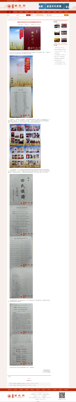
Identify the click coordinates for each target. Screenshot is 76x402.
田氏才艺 (60, 389)
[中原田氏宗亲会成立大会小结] (66, 34)
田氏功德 (55, 389)
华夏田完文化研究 (57, 43)
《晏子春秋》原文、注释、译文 (59, 47)
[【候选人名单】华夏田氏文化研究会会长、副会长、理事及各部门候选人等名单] (64, 41)
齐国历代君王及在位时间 (58, 60)
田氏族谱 (26, 389)
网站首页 (9, 389)
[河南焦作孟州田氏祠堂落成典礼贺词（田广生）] (57, 34)
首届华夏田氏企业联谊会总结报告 (59, 58)
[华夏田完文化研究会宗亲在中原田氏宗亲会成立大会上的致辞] (58, 41)
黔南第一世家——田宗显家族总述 (59, 56)
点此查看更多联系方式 (46, 394)
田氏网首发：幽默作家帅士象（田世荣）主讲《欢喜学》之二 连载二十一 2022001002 (26, 383)
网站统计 (38, 401)
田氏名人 (49, 389)
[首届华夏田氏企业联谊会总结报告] (64, 27)
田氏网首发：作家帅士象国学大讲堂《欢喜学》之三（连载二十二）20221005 (24, 385)
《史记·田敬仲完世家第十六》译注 (59, 62)
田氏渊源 (21, 389)
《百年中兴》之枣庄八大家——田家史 (60, 51)
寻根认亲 (66, 389)
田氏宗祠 (32, 389)
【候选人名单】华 (64, 43)
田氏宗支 (38, 389)
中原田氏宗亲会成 (64, 36)
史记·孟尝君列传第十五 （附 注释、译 (60, 54)
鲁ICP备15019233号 (43, 399)
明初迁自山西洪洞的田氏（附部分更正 (60, 49)
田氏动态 (15, 389)
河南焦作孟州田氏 (57, 36)
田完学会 (43, 389)
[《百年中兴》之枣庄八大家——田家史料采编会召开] (57, 27)
